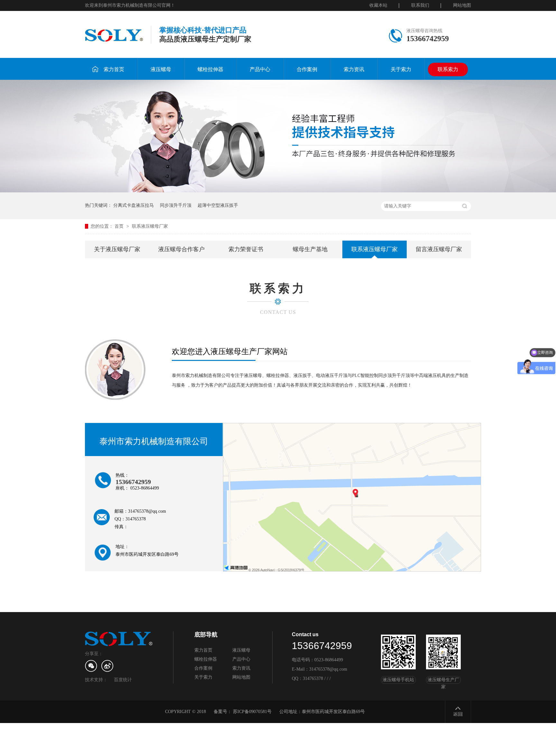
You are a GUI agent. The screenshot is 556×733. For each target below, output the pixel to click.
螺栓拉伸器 (210, 69)
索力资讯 (354, 69)
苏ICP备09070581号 (252, 711)
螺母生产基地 (310, 249)
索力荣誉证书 (245, 249)
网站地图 (462, 5)
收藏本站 (378, 5)
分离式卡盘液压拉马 (133, 205)
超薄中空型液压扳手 (218, 205)
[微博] (107, 666)
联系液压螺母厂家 (150, 226)
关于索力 (401, 69)
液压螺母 (161, 69)
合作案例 (307, 69)
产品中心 (260, 69)
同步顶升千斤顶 (175, 205)
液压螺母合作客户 (181, 249)
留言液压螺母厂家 (439, 249)
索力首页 (114, 69)
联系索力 (448, 69)
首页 (120, 226)
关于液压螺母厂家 (117, 249)
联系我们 (420, 5)
